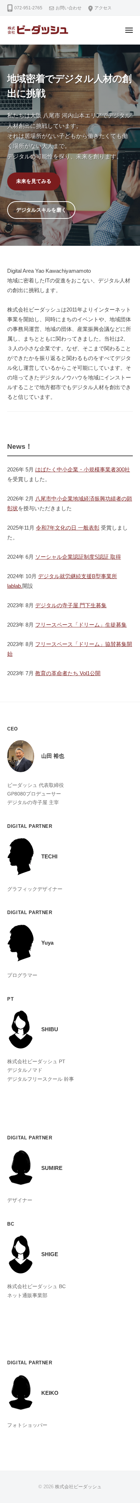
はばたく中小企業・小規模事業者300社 (82, 469)
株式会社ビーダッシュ (78, 1486)
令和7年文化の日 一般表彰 (67, 528)
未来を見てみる (33, 181)
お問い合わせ (68, 7)
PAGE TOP (128, 1452)
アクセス (103, 7)
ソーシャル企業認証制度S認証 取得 (78, 557)
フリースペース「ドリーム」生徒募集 (81, 625)
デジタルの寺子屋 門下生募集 (71, 605)
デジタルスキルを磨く (41, 210)
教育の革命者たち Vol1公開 (68, 673)
